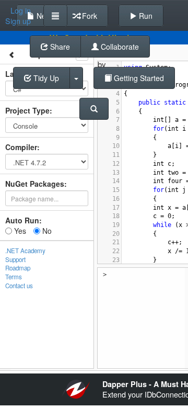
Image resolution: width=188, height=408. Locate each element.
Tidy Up (45, 78)
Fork (88, 15)
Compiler (21, 147)
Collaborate (119, 46)
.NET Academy (25, 250)
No (46, 230)
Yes (19, 230)
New (42, 15)
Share (59, 46)
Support (15, 259)
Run (144, 15)
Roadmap (17, 268)
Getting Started (138, 78)
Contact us (19, 285)
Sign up (18, 21)
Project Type (27, 110)
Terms (13, 277)
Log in (20, 10)
